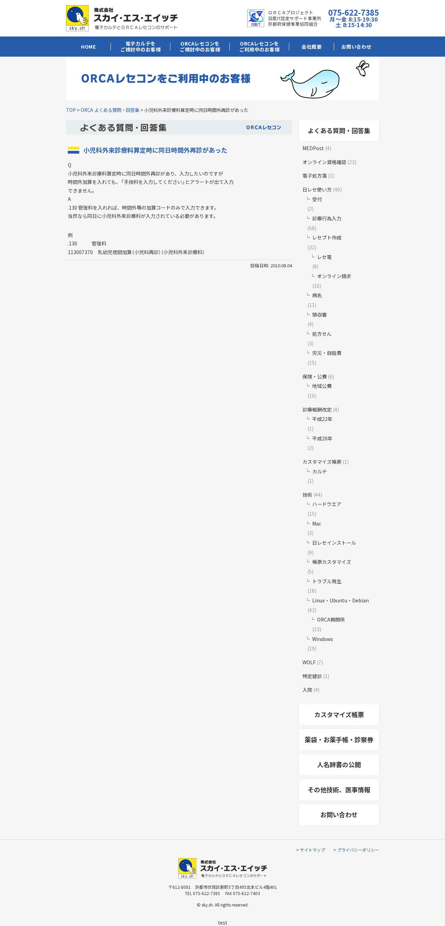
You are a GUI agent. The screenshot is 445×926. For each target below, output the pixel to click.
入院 (307, 689)
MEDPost (313, 148)
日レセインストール (334, 542)
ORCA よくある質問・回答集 (110, 110)
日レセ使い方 (317, 189)
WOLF (309, 662)
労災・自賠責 (326, 352)
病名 (317, 295)
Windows (322, 638)
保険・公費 (314, 376)
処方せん (322, 333)
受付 (317, 199)
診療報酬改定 (317, 409)
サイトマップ (312, 850)
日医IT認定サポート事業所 (294, 18)
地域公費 (322, 385)
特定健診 (312, 676)
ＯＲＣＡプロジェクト (290, 12)
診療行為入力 (326, 218)
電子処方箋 (314, 175)
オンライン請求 (334, 276)
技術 (307, 494)
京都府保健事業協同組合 (293, 24)
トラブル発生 (326, 581)
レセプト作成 (326, 237)
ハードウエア (326, 504)
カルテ (319, 471)
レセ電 (324, 256)
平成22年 (322, 418)
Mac (316, 523)
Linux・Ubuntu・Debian (340, 600)
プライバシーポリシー (358, 850)
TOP (71, 110)
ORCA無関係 (331, 619)
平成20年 (322, 438)
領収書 (319, 314)
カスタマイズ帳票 (321, 461)
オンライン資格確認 (324, 162)
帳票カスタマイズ (331, 561)
